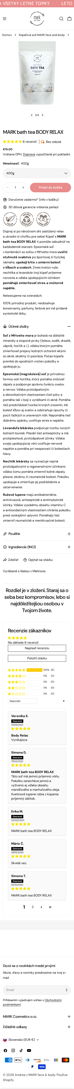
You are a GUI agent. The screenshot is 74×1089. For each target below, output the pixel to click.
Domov (7, 35)
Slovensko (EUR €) (21, 1040)
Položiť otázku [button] (37, 658)
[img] (37, 728)
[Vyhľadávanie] (61, 19)
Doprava (29, 154)
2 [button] (33, 907)
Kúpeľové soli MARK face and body (42, 35)
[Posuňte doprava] (42, 115)
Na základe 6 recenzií (23, 642)
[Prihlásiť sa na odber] (66, 990)
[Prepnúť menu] (4, 19)
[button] (13, 142)
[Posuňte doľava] (32, 115)
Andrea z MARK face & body (35, 1075)
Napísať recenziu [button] (37, 648)
